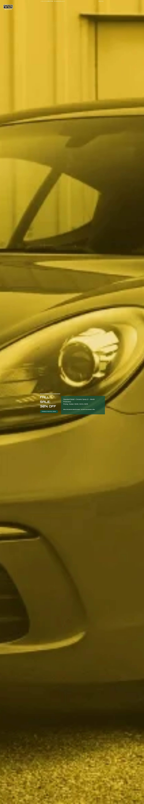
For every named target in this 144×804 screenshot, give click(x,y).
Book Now (102, 1)
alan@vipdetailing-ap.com (60, 1)
